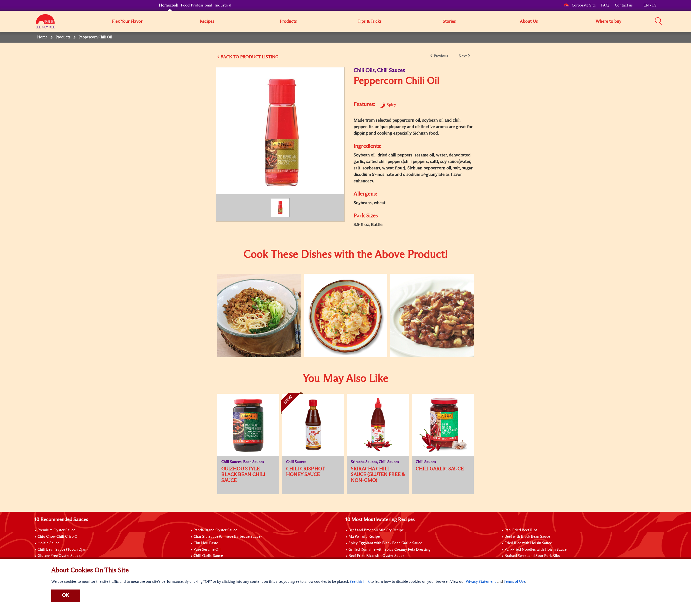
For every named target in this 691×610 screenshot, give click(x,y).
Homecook (168, 5)
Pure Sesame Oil (207, 549)
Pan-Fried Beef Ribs (520, 530)
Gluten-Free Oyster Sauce (59, 556)
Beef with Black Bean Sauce (527, 537)
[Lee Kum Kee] (45, 24)
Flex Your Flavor (127, 21)
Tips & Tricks (370, 21)
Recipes (207, 21)
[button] (658, 21)
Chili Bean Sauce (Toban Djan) (62, 549)
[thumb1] (259, 315)
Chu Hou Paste (206, 543)
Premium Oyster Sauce (56, 530)
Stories (449, 21)
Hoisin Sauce (48, 543)
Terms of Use (514, 582)
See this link (360, 582)
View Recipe (255, 298)
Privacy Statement (481, 582)
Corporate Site (584, 5)
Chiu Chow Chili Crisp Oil (59, 537)
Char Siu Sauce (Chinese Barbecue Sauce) (228, 537)
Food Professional (196, 5)
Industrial (223, 5)
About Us (529, 21)
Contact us (624, 5)
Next (463, 56)
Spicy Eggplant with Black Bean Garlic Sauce (385, 543)
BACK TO (230, 57)
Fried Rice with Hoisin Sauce (528, 543)
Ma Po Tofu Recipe (364, 537)
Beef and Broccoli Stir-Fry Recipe (376, 530)
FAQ (605, 5)
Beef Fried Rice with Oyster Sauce (376, 556)
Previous (441, 56)
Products (288, 21)
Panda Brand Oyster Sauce (215, 530)
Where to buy (608, 21)
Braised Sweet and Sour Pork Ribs (532, 556)
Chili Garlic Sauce (208, 556)
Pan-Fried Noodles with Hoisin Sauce (535, 549)
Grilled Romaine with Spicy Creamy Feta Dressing (389, 549)
